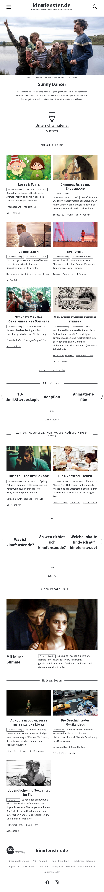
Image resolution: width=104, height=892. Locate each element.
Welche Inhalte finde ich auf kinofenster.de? (84, 542)
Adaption (52, 397)
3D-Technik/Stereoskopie (20, 396)
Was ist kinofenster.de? (20, 542)
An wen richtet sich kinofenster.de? (52, 542)
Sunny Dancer (52, 84)
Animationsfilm (84, 396)
